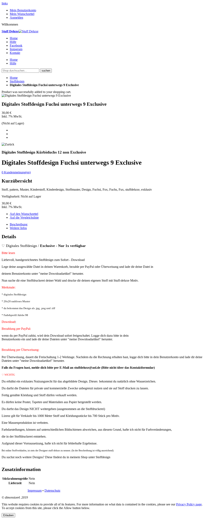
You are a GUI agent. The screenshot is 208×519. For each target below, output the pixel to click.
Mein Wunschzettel (22, 14)
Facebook (16, 45)
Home (14, 77)
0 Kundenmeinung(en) (16, 172)
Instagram (16, 49)
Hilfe (13, 42)
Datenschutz (52, 490)
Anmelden (16, 17)
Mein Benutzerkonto (23, 10)
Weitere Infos (18, 228)
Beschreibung (18, 224)
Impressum (35, 490)
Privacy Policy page (189, 504)
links (5, 3)
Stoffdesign (17, 81)
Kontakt (15, 52)
